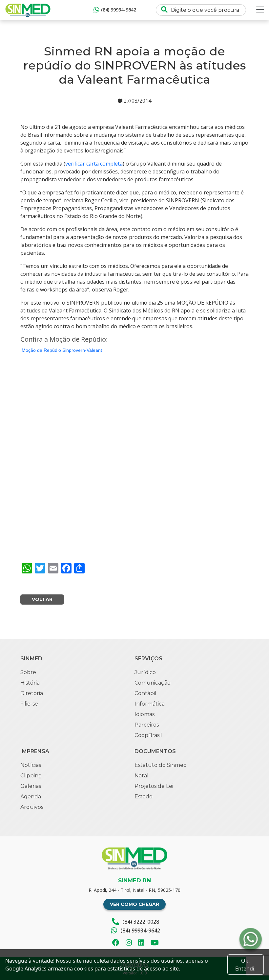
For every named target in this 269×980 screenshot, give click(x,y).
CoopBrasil (148, 735)
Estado (143, 796)
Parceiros (146, 725)
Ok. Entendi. (245, 964)
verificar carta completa (94, 163)
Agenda (30, 796)
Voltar (42, 599)
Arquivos (31, 807)
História (30, 683)
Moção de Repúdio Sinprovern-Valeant (62, 350)
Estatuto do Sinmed (160, 765)
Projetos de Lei (153, 786)
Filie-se (29, 704)
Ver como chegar (134, 904)
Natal (141, 775)
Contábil (145, 693)
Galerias (30, 786)
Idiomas (144, 714)
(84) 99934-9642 (118, 10)
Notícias (30, 765)
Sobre (28, 672)
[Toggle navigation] (260, 9)
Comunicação (152, 683)
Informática (149, 704)
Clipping (31, 775)
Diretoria (31, 693)
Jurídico (145, 672)
